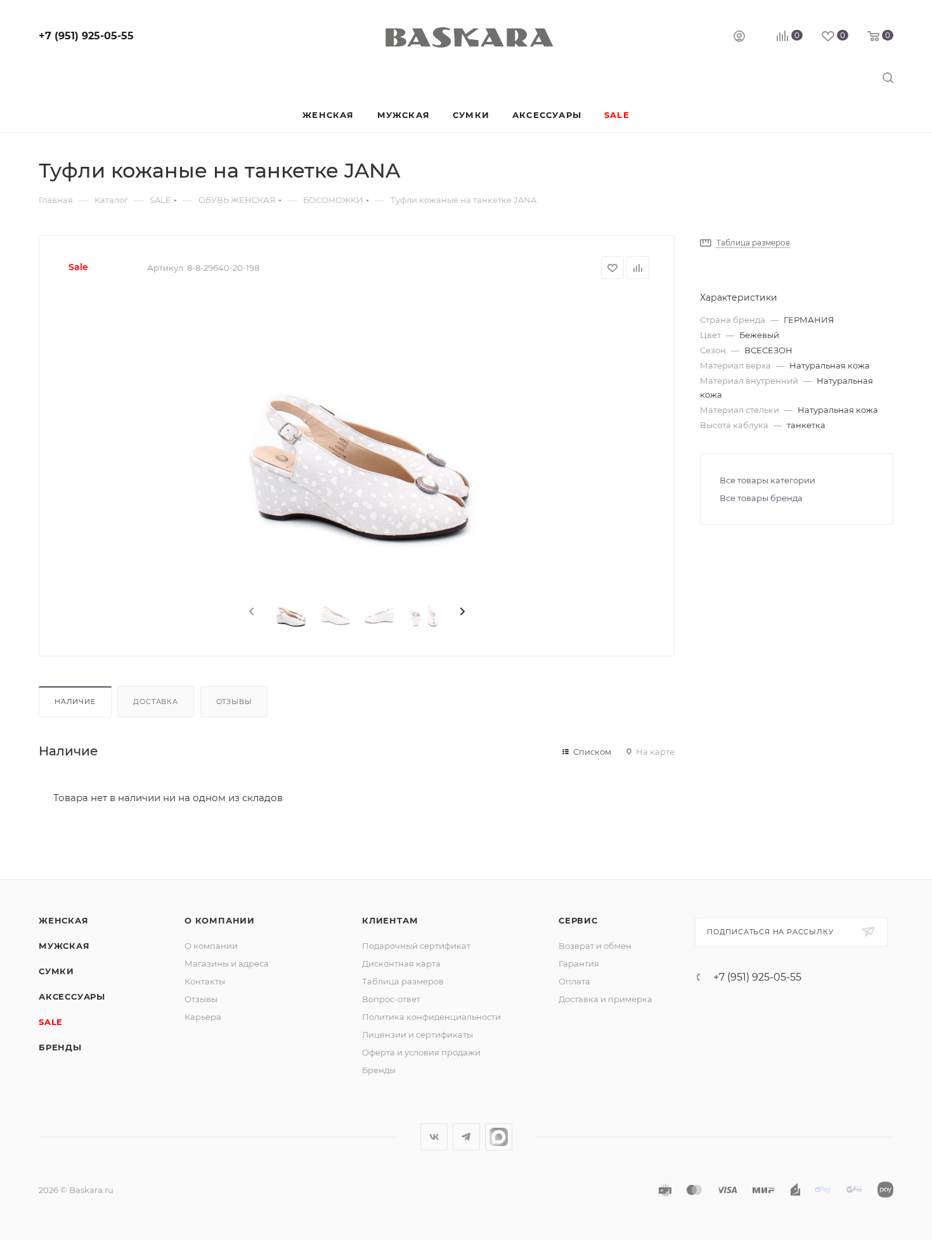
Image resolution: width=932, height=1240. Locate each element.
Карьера (202, 1017)
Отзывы (234, 701)
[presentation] (250, 612)
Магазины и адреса (226, 963)
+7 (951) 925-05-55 (86, 36)
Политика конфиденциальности (431, 1017)
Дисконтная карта (401, 963)
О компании (219, 920)
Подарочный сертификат (416, 946)
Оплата (574, 981)
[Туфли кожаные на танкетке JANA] (357, 437)
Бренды (60, 1047)
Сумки (56, 971)
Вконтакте (434, 1137)
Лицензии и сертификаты (417, 1034)
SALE (51, 1022)
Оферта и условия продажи (421, 1052)
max (498, 1137)
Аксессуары (72, 996)
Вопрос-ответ (391, 999)
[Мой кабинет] (739, 38)
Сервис (578, 920)
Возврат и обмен (595, 946)
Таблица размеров (403, 981)
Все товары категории (767, 480)
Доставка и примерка (605, 999)
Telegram (466, 1137)
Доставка (155, 701)
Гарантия (579, 963)
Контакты (204, 981)
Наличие (75, 701)
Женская (64, 920)
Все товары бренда (761, 498)
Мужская (64, 946)
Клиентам (390, 920)
